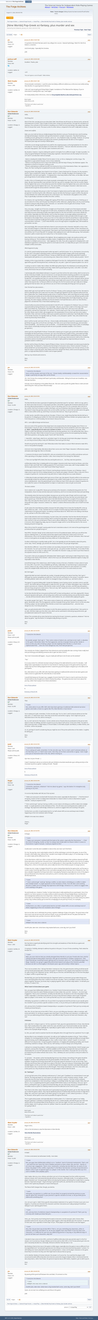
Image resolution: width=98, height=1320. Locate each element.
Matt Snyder (12, 81)
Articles (55, 7)
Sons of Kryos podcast (30, 685)
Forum (62, 7)
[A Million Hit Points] (8, 787)
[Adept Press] (8, 123)
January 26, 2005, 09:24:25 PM (31, 1149)
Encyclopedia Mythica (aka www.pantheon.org (66, 95)
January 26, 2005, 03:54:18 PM (31, 396)
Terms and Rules (83, 1318)
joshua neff (12, 59)
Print (89, 34)
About (47, 7)
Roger (10, 781)
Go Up (8, 1299)
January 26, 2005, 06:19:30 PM (31, 830)
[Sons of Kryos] (8, 640)
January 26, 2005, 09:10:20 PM (31, 940)
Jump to (66, 1307)
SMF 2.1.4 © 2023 (9, 1318)
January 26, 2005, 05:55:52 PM (31, 780)
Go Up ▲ (91, 1318)
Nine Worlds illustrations (33, 1133)
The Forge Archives (16, 6)
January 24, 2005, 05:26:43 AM (31, 111)
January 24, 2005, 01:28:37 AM (31, 40)
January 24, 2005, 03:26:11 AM (31, 81)
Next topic (87, 30)
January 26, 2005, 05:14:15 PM (31, 697)
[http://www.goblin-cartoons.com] (8, 68)
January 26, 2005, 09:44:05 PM (31, 1271)
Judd (9, 631)
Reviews (70, 7)
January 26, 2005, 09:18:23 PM (31, 1122)
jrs (9, 40)
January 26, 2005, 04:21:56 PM (31, 630)
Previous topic (78, 30)
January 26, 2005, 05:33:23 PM (31, 744)
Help (77, 1318)
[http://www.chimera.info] (8, 87)
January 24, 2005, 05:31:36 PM (31, 367)
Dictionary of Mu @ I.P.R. (30, 692)
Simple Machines (18, 1318)
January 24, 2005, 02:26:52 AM (31, 59)
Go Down (9, 34)
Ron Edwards (13, 111)
